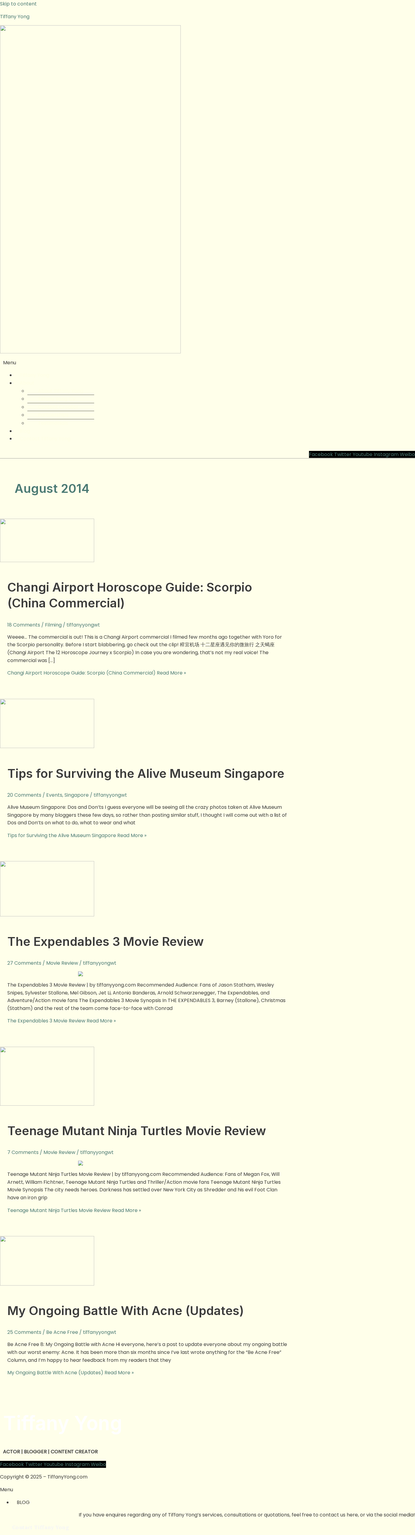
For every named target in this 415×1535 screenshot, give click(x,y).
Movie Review (62, 963)
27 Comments (24, 963)
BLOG (23, 1502)
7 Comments (23, 1152)
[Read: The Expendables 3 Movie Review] (47, 914)
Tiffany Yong (14, 16)
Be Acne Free (62, 1332)
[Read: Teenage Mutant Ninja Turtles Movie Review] (47, 1104)
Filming (53, 624)
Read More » (96, 672)
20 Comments (24, 795)
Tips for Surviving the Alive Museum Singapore (145, 773)
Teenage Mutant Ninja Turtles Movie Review (136, 1130)
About (27, 382)
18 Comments (23, 624)
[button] (207, 363)
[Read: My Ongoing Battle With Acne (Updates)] (47, 1283)
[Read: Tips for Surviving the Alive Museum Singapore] (47, 746)
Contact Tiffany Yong (45, 438)
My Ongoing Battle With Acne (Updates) (125, 1310)
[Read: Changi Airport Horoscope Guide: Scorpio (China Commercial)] (47, 560)
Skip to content (18, 3)
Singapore (76, 795)
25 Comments (24, 1332)
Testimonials (53, 423)
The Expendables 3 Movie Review (105, 941)
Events (54, 795)
